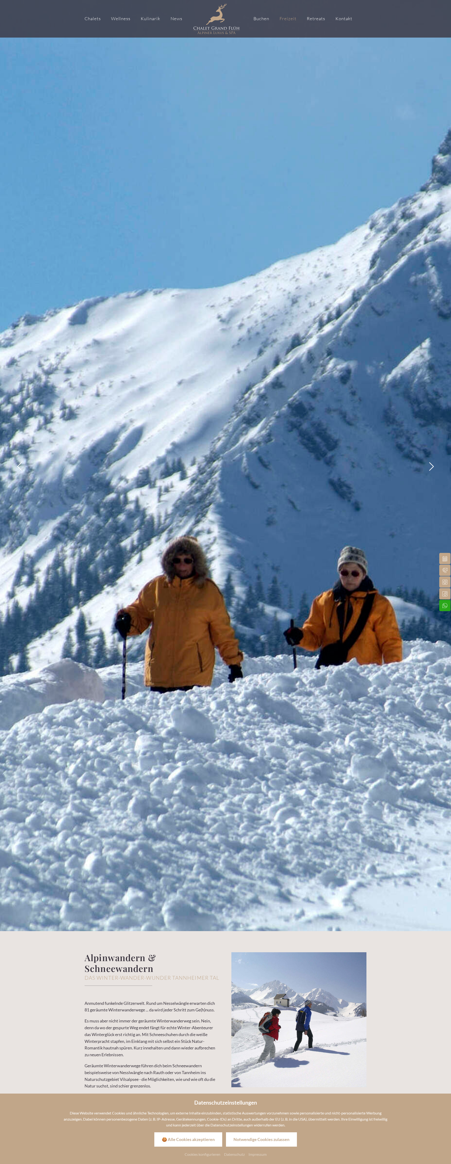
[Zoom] (225, 465)
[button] (19, 466)
